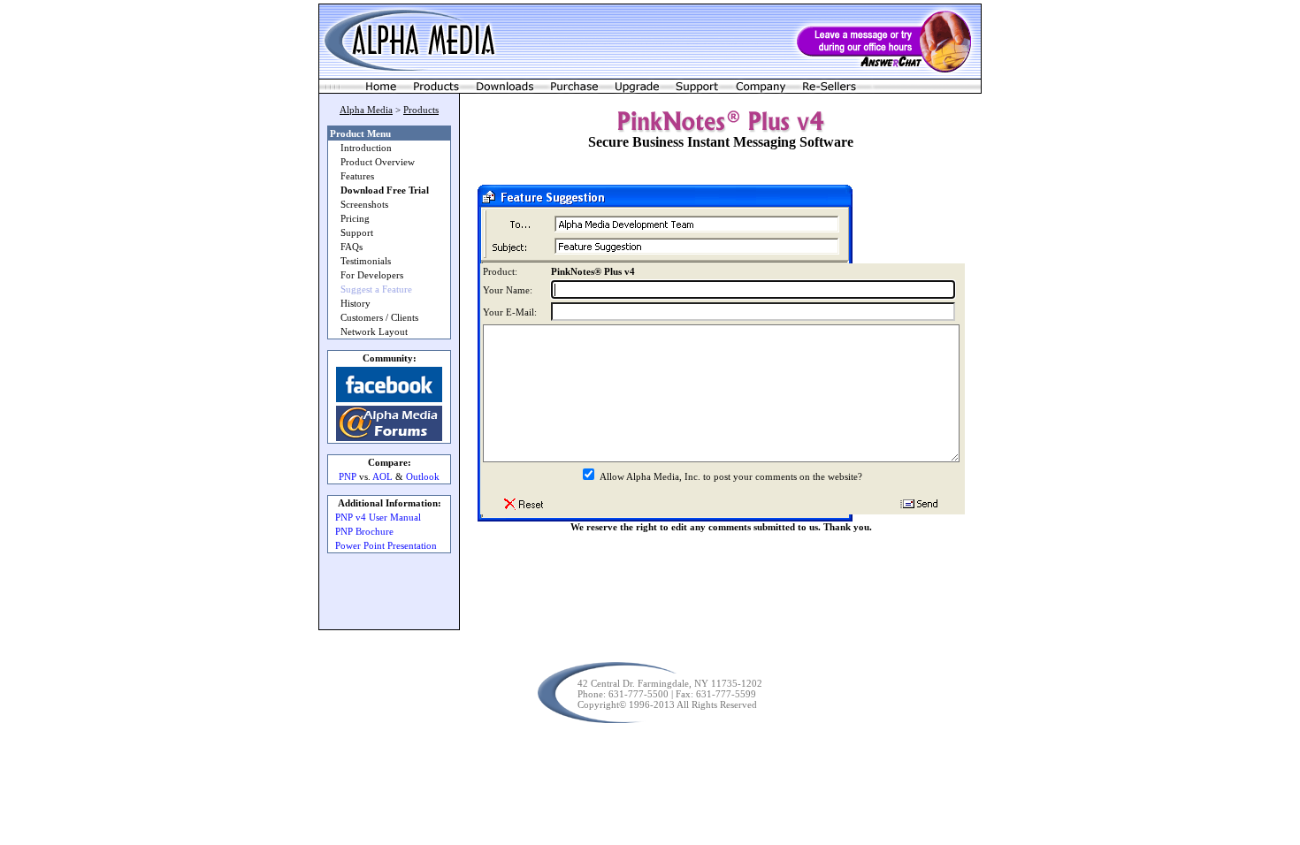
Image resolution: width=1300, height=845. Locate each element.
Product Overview (377, 161)
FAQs (351, 246)
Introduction (366, 147)
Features (357, 176)
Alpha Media (366, 109)
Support (356, 232)
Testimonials (365, 260)
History (355, 303)
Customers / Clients (379, 317)
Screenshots (364, 204)
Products (421, 109)
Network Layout (374, 331)
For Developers (371, 275)
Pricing (355, 218)
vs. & (389, 476)
